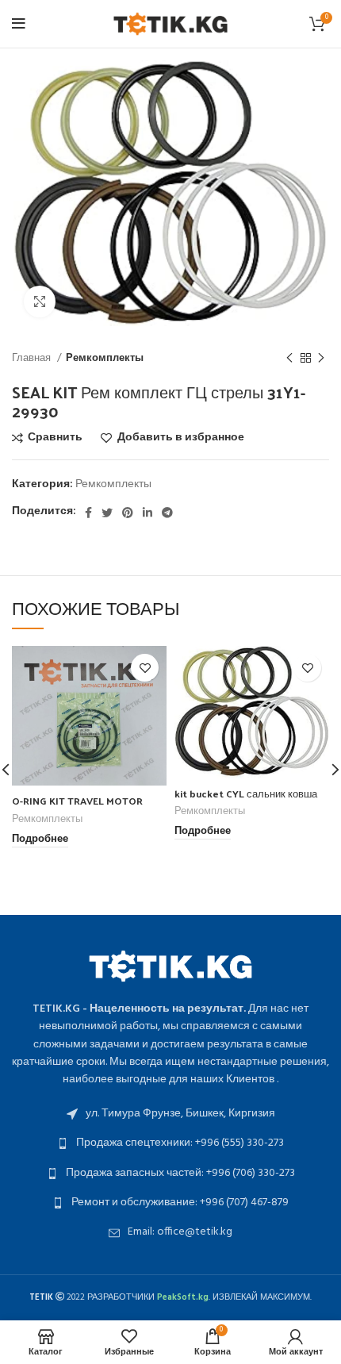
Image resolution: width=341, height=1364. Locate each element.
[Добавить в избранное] (145, 668)
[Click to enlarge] (40, 301)
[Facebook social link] (88, 512)
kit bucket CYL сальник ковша (245, 793)
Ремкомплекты (105, 358)
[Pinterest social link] (127, 512)
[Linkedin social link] (147, 512)
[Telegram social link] (167, 512)
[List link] (170, 1114)
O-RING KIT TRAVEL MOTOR (77, 800)
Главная (32, 358)
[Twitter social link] (107, 512)
